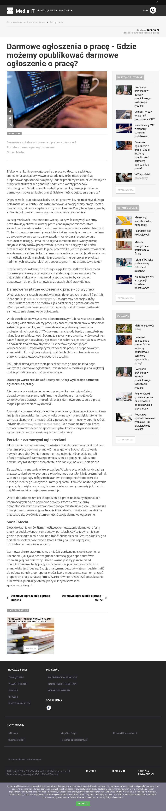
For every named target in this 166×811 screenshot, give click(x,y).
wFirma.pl (13, 733)
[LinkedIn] (10, 124)
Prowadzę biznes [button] (46, 10)
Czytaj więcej (125, 190)
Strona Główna (14, 22)
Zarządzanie (56, 22)
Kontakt (90, 771)
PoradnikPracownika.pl (125, 733)
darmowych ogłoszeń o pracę (40, 424)
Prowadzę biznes (36, 22)
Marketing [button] (65, 10)
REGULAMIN (118, 771)
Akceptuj (83, 804)
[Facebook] (10, 111)
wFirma (145, 10)
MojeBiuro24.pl (68, 733)
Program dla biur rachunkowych (24, 759)
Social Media (16, 152)
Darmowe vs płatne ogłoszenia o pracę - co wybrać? (41, 142)
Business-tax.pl (16, 740)
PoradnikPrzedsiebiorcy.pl (74, 740)
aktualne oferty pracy (41, 299)
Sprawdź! (31, 648)
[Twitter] (10, 118)
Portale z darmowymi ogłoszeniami (31, 147)
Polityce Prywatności (115, 797)
